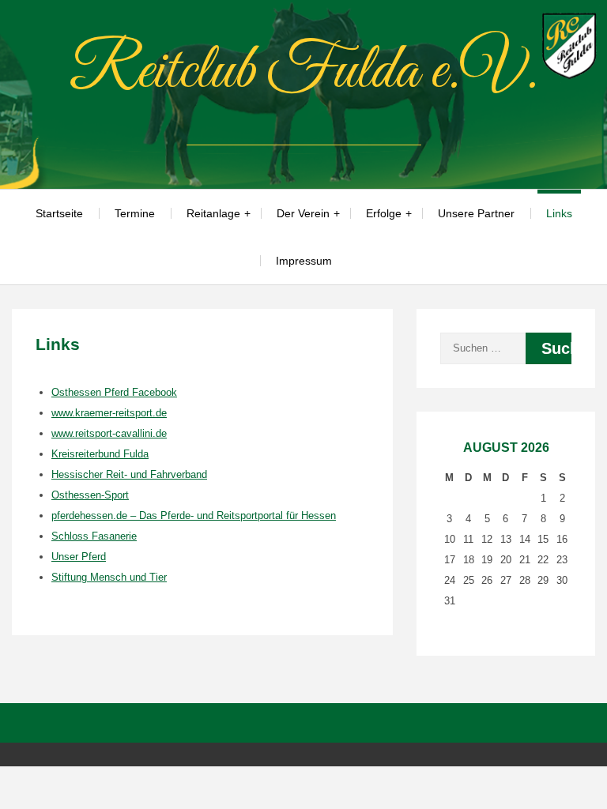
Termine (135, 213)
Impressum (304, 260)
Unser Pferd (78, 557)
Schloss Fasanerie (94, 536)
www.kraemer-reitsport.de (109, 413)
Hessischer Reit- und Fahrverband (129, 474)
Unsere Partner (476, 213)
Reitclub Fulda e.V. (303, 72)
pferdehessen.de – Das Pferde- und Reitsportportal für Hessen (193, 515)
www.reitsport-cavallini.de (109, 433)
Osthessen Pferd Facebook (114, 392)
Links (559, 213)
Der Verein (303, 213)
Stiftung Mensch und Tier (109, 577)
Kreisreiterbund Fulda (100, 454)
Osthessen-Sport (90, 495)
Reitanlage (213, 213)
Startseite (59, 213)
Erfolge (384, 213)
